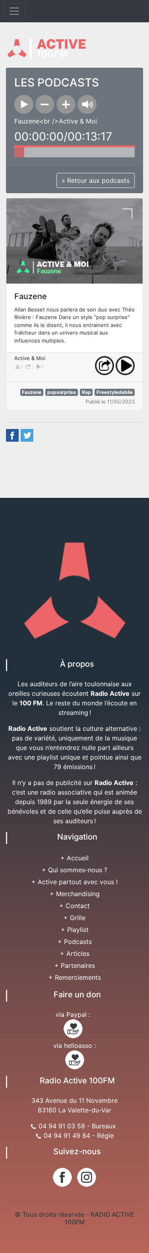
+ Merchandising (75, 894)
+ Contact (74, 906)
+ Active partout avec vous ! (74, 882)
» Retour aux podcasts (96, 180)
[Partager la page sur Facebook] (12, 435)
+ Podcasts (75, 942)
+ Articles (74, 953)
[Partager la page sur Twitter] (27, 435)
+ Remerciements (74, 977)
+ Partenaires (74, 965)
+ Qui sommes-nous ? (74, 870)
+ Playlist (75, 930)
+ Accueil (74, 858)
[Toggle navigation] (14, 11)
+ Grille (74, 918)
